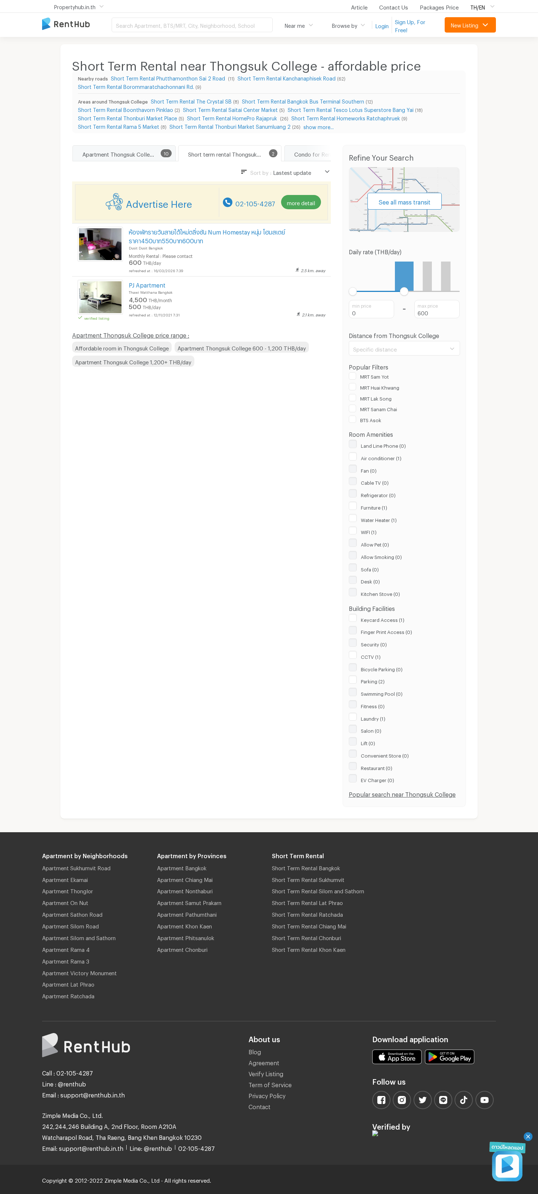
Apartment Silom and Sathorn (79, 937)
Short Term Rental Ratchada (307, 913)
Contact (259, 1105)
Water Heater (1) (379, 519)
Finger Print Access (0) (386, 631)
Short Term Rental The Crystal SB (191, 100)
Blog (255, 1050)
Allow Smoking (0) (381, 556)
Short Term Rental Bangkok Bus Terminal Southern (303, 100)
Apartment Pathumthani (187, 913)
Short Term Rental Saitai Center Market (230, 109)
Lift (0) (368, 742)
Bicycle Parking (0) (382, 668)
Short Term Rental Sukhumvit (308, 878)
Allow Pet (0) (375, 543)
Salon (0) (371, 730)
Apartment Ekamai (65, 878)
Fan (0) (369, 470)
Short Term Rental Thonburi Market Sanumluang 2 (230, 126)
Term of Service (270, 1083)
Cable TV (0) (375, 482)
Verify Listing (266, 1072)
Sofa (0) (370, 568)
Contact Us (393, 6)
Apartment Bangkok (181, 867)
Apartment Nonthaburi (185, 890)
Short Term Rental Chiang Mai (309, 925)
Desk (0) (370, 580)
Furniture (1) (374, 506)
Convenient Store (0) (385, 754)
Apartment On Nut (65, 902)
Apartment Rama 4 (66, 948)
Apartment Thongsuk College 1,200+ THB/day (133, 361)
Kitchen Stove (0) (380, 593)
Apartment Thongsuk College (119, 153)
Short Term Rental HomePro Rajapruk (233, 117)
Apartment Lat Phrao (68, 983)
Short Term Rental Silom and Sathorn (318, 890)
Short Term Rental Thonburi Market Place (127, 117)
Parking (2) (373, 680)
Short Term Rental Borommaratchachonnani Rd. (136, 86)
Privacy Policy (267, 1094)
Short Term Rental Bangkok (306, 867)
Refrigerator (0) (378, 494)
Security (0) (374, 643)
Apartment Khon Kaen (184, 925)
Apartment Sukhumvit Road (76, 867)
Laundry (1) (373, 718)
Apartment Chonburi (182, 948)
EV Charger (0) (377, 779)
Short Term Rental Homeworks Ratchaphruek (345, 117)
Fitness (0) (373, 705)
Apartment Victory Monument (79, 972)
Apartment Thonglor (67, 890)
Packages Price (439, 6)
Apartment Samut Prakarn (189, 902)
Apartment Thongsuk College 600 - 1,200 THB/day (242, 347)
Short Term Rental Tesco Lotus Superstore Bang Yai (351, 109)
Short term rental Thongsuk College (232, 153)
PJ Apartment (147, 284)
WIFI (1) (369, 531)
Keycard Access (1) (382, 619)
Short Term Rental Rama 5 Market (118, 126)
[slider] (353, 291)
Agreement (264, 1061)
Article (359, 6)
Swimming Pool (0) (382, 693)
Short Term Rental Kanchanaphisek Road (287, 77)
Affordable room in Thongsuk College (122, 347)
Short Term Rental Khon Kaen (308, 948)
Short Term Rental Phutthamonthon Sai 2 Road (169, 77)
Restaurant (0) (376, 767)
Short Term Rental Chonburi (306, 937)
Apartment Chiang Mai (185, 878)
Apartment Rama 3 (65, 960)
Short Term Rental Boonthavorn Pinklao (125, 109)
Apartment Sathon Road (72, 913)
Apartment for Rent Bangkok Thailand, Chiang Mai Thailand (77, 24)
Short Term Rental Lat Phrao (307, 902)
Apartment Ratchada (68, 995)
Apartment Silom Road (70, 925)
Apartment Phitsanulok (185, 937)
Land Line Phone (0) (383, 445)
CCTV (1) (371, 656)
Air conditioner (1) (381, 457)
